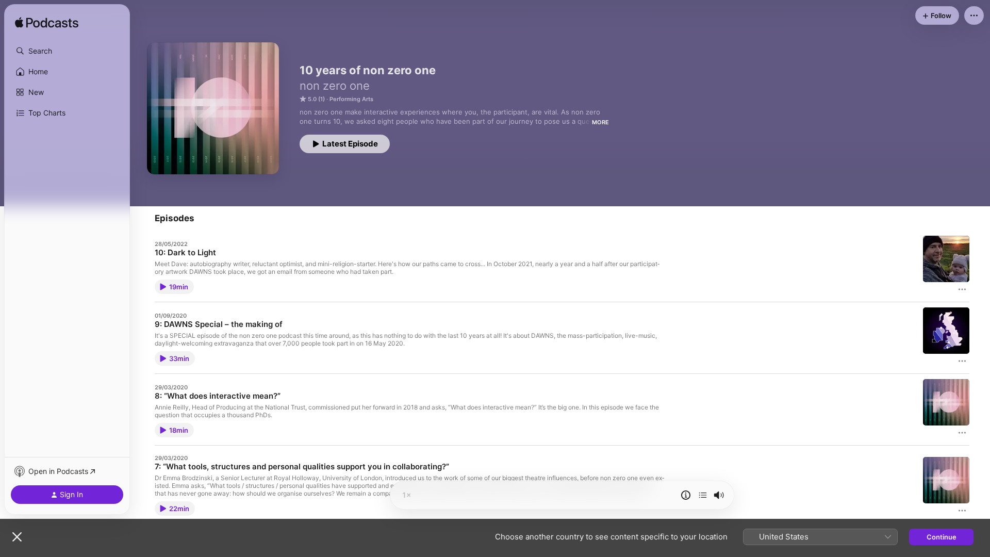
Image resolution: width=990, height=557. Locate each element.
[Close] (17, 537)
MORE (600, 122)
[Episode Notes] (686, 495)
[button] (67, 51)
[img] (46, 23)
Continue (941, 537)
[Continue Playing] (703, 495)
